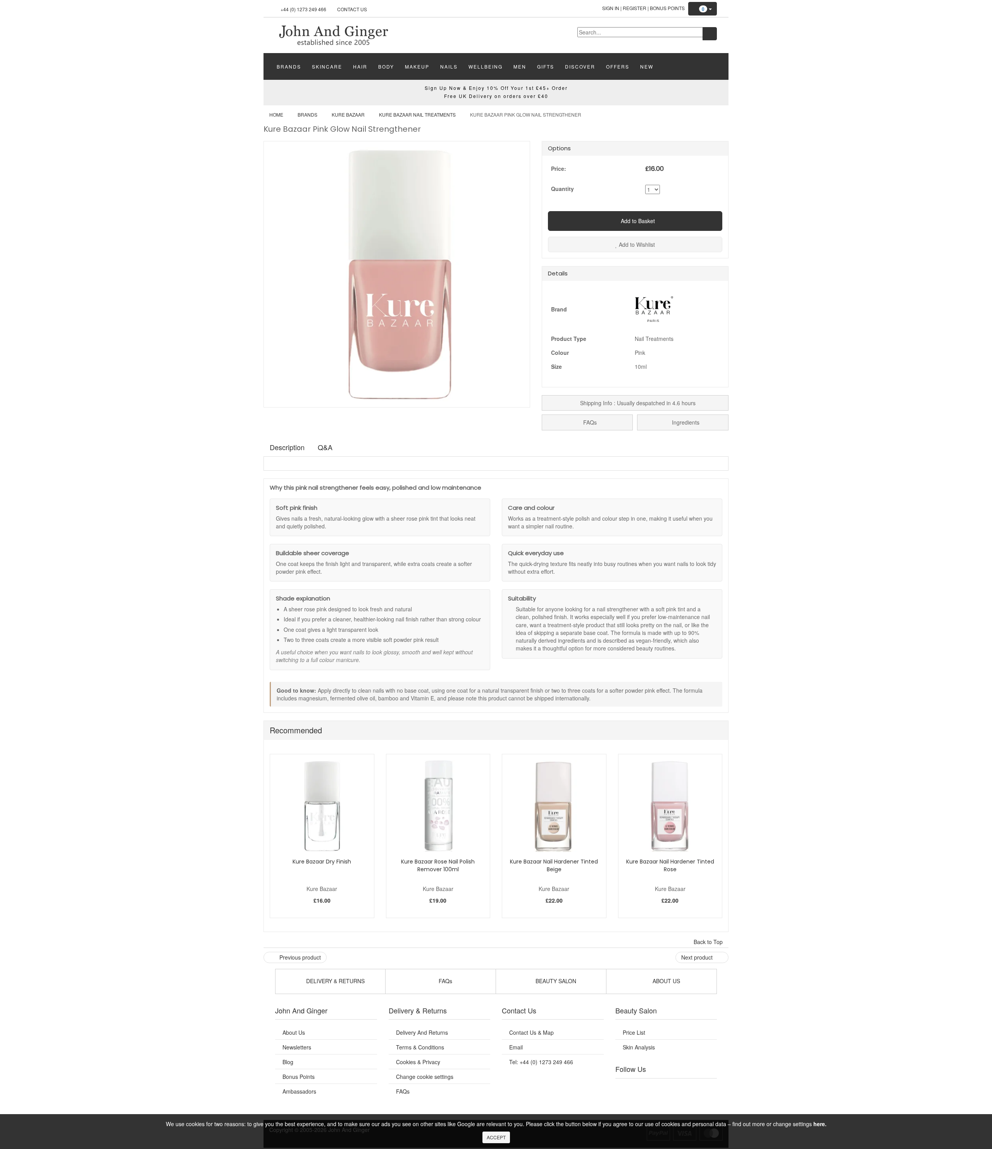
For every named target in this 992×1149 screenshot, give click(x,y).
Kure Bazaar (348, 114)
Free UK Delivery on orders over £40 (496, 96)
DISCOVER (580, 66)
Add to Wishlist (636, 244)
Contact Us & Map (531, 1032)
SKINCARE (327, 66)
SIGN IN (610, 8)
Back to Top (709, 942)
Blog (287, 1062)
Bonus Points (667, 8)
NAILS (449, 66)
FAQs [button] (444, 981)
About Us (293, 1032)
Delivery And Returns (422, 1032)
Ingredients (684, 422)
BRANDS (289, 66)
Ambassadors (299, 1091)
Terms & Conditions (420, 1047)
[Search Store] (710, 33)
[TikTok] (705, 1088)
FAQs (589, 422)
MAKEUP (417, 66)
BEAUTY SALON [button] (555, 981)
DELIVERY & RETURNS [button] (335, 981)
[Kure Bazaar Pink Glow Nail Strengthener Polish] (333, 34)
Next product (697, 957)
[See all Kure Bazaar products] (654, 308)
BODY (386, 66)
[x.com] (658, 1088)
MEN (519, 66)
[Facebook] (626, 1088)
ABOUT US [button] (665, 981)
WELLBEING (485, 66)
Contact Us (352, 9)
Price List (634, 1032)
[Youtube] (642, 1088)
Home (276, 114)
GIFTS (545, 66)
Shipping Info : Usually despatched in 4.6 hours (637, 403)
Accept (496, 1137)
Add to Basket (637, 221)
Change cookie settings (424, 1076)
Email (516, 1047)
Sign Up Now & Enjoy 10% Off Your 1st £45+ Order (496, 87)
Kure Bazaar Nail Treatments (417, 114)
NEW (646, 66)
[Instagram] (674, 1088)
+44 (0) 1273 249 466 (303, 9)
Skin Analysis (639, 1047)
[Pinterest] (689, 1088)
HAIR (360, 66)
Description (287, 447)
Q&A (325, 447)
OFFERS (617, 66)
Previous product (299, 957)
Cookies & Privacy (418, 1062)
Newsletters (296, 1047)
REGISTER (634, 8)
